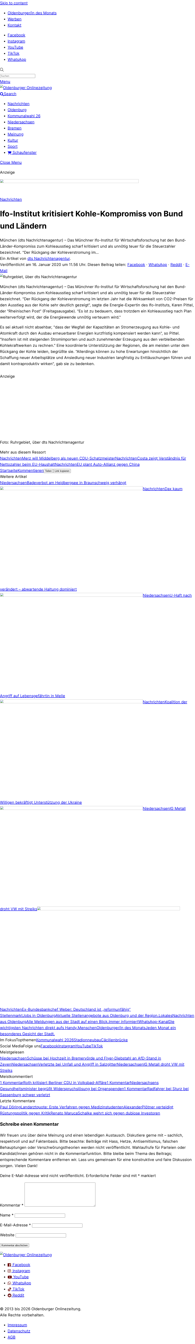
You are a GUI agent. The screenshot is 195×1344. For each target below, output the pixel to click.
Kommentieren (31, 470)
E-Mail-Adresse (15, 1225)
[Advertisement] (97, 408)
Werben (15, 19)
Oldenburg (17, 110)
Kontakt (14, 25)
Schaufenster (24, 152)
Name (7, 1215)
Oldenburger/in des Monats (32, 13)
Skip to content (14, 3)
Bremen (15, 128)
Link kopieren (62, 471)
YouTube (15, 47)
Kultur (13, 140)
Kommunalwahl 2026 (55, 1040)
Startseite (9, 470)
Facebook (16, 35)
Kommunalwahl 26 (24, 116)
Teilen (48, 471)
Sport (13, 146)
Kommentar (11, 1205)
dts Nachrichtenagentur (48, 258)
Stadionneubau (87, 1040)
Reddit (176, 264)
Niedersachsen (21, 122)
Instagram (16, 41)
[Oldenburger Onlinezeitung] (26, 1254)
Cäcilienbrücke (114, 1040)
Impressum (17, 1325)
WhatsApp (17, 59)
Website (7, 1235)
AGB (11, 1337)
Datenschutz (19, 1331)
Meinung (15, 134)
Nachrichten (19, 103)
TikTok (13, 53)
